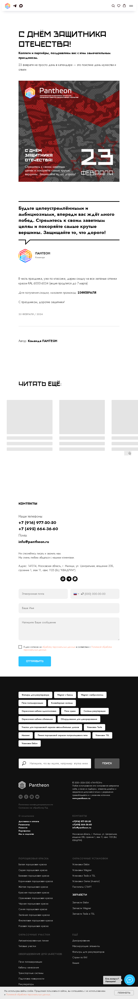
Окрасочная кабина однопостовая (39, 711)
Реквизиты (24, 824)
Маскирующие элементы (86, 946)
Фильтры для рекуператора (35, 694)
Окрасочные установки (90, 858)
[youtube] (37, 797)
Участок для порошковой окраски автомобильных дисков (50, 727)
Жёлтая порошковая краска (33, 887)
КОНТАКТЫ (79, 816)
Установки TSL (102, 735)
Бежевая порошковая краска (34, 876)
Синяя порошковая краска (33, 909)
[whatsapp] (75, 578)
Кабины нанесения (29, 967)
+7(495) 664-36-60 (82, 824)
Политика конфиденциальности (36, 804)
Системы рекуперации (95, 711)
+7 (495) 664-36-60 (38, 529)
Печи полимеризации (32, 703)
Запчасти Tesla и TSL (83, 914)
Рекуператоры (26, 984)
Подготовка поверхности (31, 978)
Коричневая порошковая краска (36, 881)
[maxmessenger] (21, 6)
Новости (23, 827)
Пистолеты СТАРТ (82, 887)
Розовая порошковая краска (33, 926)
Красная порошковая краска (34, 892)
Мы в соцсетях (26, 834)
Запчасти (79, 894)
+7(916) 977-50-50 (81, 821)
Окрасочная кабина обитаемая (37, 719)
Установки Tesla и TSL (83, 876)
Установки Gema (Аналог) (86, 881)
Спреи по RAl (79, 957)
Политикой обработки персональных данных (28, 994)
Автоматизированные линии (34, 940)
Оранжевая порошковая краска (36, 898)
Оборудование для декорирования (79, 719)
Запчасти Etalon (80, 902)
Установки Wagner (82, 870)
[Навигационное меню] (131, 6)
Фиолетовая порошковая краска (36, 920)
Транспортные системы (31, 973)
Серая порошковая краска (33, 870)
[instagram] (32, 797)
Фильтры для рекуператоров (88, 952)
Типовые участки (27, 946)
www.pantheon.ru (81, 798)
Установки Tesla (94, 727)
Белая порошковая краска (33, 864)
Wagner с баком (65, 694)
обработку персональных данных (58, 647)
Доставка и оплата (29, 821)
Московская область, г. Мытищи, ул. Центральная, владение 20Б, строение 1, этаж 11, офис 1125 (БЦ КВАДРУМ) (94, 837)
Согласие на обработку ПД (33, 807)
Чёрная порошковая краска (33, 904)
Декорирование (81, 940)
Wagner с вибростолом (92, 694)
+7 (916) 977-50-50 (37, 522)
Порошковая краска (34, 858)
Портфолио (24, 830)
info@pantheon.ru (34, 541)
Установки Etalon (30, 743)
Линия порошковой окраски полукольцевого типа (63, 735)
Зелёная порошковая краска (34, 915)
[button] (113, 5)
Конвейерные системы (62, 703)
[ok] (26, 797)
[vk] (21, 797)
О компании (26, 816)
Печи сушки (70, 711)
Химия (75, 963)
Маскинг (26, 735)
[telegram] (15, 6)
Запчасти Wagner (81, 908)
